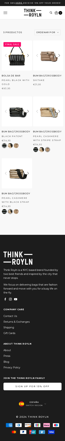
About (7, 350)
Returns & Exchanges (16, 321)
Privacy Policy (11, 367)
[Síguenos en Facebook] (5, 299)
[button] (28, 55)
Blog (6, 361)
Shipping (8, 327)
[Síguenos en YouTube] (15, 299)
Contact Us (10, 316)
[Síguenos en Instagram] (10, 299)
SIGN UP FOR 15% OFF (32, 386)
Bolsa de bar (11, 75)
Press (6, 355)
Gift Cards (9, 333)
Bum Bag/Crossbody (47, 75)
